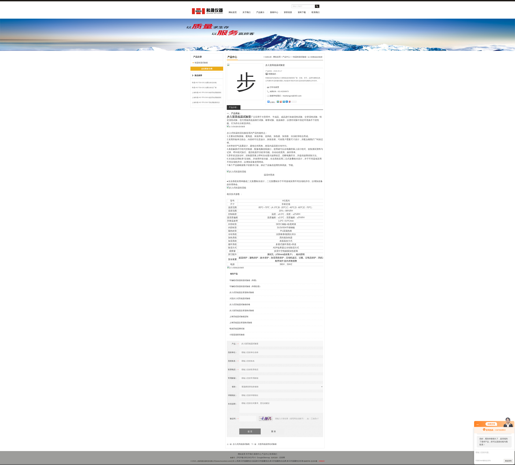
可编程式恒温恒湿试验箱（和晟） (243, 280)
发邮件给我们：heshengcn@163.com (285, 96)
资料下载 (302, 12)
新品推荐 (198, 75)
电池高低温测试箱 (236, 329)
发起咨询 (508, 461)
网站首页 (233, 12)
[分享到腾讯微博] (283, 101)
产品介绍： (233, 107)
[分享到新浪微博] (280, 101)
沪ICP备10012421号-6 (246, 457)
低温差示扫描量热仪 (260, 461)
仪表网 (282, 457)
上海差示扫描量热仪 (243, 461)
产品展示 (260, 12)
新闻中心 (274, 12)
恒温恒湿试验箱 (201, 63)
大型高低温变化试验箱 (267, 444)
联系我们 (316, 12)
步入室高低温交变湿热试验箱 (241, 310)
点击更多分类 (206, 69)
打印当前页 (274, 87)
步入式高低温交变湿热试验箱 (241, 292)
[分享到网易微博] (289, 101)
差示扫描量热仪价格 (295, 461)
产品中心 (286, 57)
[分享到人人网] (286, 101)
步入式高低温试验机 (241, 444)
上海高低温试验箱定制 (238, 316)
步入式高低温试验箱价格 (239, 304)
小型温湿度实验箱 (236, 335)
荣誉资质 (288, 12)
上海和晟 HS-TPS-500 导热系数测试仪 (206, 102)
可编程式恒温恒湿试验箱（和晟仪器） (245, 286)
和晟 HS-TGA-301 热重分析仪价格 (204, 83)
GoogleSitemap (263, 457)
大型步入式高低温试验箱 (239, 298)
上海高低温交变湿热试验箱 (240, 322)
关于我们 (246, 12)
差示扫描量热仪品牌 (277, 461)
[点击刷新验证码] (265, 418)
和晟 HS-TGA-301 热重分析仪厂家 (204, 88)
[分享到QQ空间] (277, 101)
